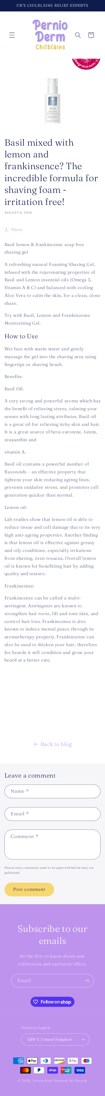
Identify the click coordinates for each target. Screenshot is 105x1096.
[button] (11, 35)
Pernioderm (43, 1081)
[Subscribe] (87, 981)
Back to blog (56, 744)
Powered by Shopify (70, 1081)
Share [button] (17, 229)
